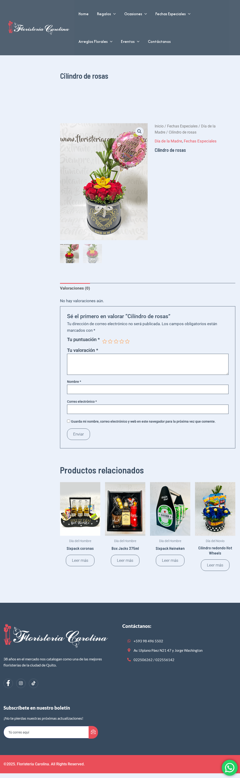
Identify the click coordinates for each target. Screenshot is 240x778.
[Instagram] (21, 683)
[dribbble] (33, 683)
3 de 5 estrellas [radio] (116, 341)
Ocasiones (133, 14)
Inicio (159, 126)
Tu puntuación (83, 339)
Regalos (104, 14)
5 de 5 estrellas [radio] (127, 341)
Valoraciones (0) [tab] (75, 288)
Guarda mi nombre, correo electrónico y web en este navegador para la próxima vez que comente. (143, 421)
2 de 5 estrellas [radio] (110, 341)
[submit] (93, 732)
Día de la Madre (168, 141)
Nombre (74, 381)
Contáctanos (159, 41)
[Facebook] (8, 683)
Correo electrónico (82, 401)
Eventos (128, 41)
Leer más (80, 560)
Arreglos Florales (93, 41)
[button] (113, 14)
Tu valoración (82, 350)
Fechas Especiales (170, 14)
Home (84, 14)
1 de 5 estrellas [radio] (104, 341)
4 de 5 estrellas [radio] (121, 341)
